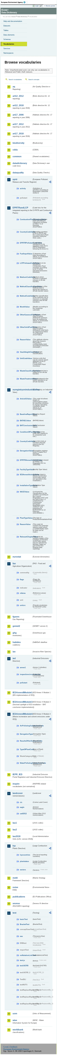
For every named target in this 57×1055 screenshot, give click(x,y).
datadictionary (20, 163)
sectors (23, 870)
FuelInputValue (26, 254)
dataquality (18, 172)
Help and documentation (12, 21)
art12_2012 (18, 96)
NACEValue (24, 492)
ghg (15, 633)
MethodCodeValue (26, 296)
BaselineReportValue (26, 414)
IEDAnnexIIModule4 (22, 714)
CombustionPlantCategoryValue (26, 219)
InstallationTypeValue (26, 485)
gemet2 (16, 626)
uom (15, 1013)
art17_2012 (18, 124)
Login (37, 6)
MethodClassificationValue (26, 287)
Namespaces (8, 53)
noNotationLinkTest (26, 955)
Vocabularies (8, 44)
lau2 (15, 829)
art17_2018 (18, 133)
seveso (16, 903)
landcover (18, 793)
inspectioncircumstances (26, 674)
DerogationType (26, 734)
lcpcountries (25, 855)
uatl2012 (23, 814)
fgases (16, 617)
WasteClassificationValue (26, 371)
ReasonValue (25, 340)
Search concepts (33, 79)
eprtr (15, 179)
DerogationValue (26, 451)
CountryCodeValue (26, 232)
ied (14, 658)
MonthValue (25, 307)
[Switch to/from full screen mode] (41, 6)
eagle (22, 807)
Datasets (6, 26)
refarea (22, 593)
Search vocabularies (15, 79)
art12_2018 (18, 105)
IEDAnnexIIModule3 (22, 702)
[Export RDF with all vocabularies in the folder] (50, 182)
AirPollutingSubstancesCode (26, 726)
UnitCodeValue (26, 358)
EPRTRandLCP (20, 208)
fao (14, 563)
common (17, 156)
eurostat (17, 557)
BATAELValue (25, 421)
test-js (22, 960)
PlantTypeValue (26, 518)
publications (19, 897)
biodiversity (18, 143)
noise (15, 887)
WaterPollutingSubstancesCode (26, 763)
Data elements (9, 35)
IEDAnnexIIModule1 (22, 692)
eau (21, 936)
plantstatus (24, 861)
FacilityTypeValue (26, 470)
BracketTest (24, 924)
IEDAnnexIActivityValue (26, 475)
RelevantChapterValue (26, 537)
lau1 (15, 823)
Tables (5, 30)
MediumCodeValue (26, 277)
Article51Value (26, 399)
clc (21, 802)
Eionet (14, 16)
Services (6, 48)
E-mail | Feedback (10, 1047)
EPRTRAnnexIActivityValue (26, 460)
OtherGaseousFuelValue (26, 315)
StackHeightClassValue (26, 352)
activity (23, 188)
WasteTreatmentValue (26, 379)
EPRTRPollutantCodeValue (26, 243)
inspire (16, 784)
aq (14, 86)
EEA (14, 2)
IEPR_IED (17, 774)
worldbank (18, 1030)
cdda (15, 150)
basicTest (24, 919)
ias (14, 651)
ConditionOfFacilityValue (26, 432)
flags (22, 579)
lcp (14, 846)
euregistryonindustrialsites (22, 389)
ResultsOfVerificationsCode (26, 741)
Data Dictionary (22, 16)
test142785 (24, 966)
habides (17, 642)
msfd (15, 878)
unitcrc (23, 605)
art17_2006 (18, 115)
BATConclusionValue (26, 425)
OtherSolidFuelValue (26, 327)
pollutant (23, 683)
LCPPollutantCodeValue (26, 263)
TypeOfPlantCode (26, 749)
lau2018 (16, 836)
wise (15, 1020)
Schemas (7, 39)
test (14, 913)
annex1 (23, 667)
